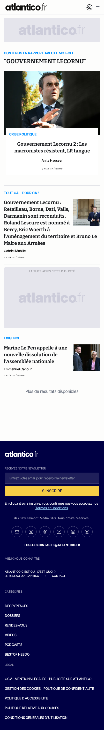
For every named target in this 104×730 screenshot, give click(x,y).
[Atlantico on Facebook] (45, 532)
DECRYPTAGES (16, 606)
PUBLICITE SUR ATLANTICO (70, 679)
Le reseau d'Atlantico (22, 576)
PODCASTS (13, 645)
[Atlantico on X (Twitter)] (31, 532)
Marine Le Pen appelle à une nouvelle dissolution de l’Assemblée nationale (35, 354)
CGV (8, 679)
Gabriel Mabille (15, 251)
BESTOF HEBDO (17, 654)
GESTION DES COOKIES (23, 688)
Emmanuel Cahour (18, 369)
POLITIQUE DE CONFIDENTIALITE (69, 688)
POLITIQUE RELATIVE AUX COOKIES (32, 708)
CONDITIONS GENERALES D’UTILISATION (36, 717)
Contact (59, 576)
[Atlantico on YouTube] (87, 531)
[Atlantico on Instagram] (73, 531)
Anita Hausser (52, 160)
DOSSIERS (12, 615)
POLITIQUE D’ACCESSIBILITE (26, 698)
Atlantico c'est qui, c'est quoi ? (30, 571)
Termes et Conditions (51, 508)
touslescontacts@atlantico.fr (52, 545)
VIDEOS (10, 635)
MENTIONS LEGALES (30, 679)
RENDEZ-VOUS (16, 625)
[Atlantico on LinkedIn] (59, 532)
